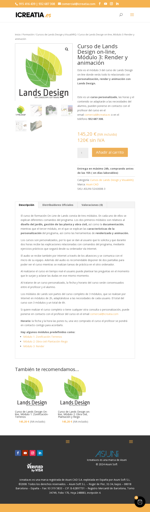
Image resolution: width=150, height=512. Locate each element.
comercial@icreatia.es (97, 114)
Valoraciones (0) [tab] (92, 205)
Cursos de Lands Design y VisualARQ (56, 34)
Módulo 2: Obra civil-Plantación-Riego (45, 341)
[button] (66, 49)
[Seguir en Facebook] (18, 453)
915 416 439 (26, 4)
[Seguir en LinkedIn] (40, 453)
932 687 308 (47, 4)
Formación (28, 34)
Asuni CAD (92, 184)
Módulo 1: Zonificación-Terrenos (42, 336)
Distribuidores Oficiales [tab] (57, 205)
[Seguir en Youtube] (25, 453)
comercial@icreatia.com (104, 314)
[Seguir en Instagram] (32, 453)
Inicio (18, 34)
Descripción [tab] (26, 205)
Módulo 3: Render (33, 346)
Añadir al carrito (110, 152)
